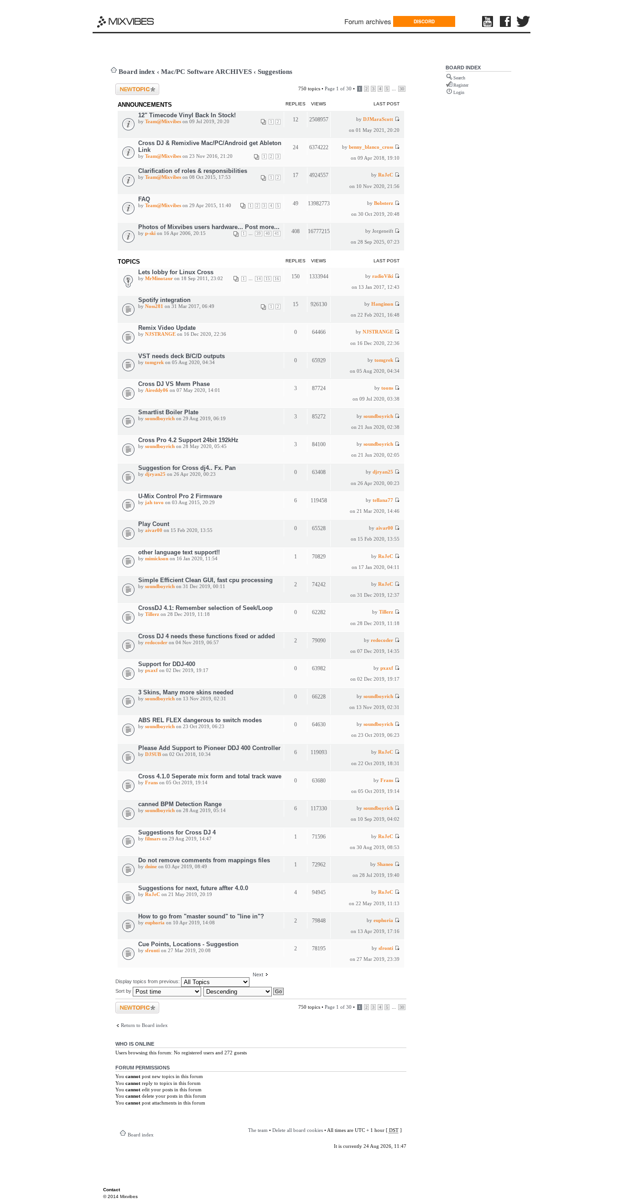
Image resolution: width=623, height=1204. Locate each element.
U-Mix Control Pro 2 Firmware (180, 496)
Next (258, 974)
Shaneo (385, 864)
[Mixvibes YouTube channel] (488, 21)
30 (402, 88)
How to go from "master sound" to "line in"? (201, 916)
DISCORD (424, 21)
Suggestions (275, 71)
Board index (137, 71)
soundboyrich (160, 418)
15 (267, 278)
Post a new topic (132, 86)
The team (258, 1130)
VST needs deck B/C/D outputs (181, 356)
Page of (338, 88)
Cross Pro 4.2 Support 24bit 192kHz (188, 440)
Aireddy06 (156, 390)
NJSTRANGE (160, 334)
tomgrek (154, 362)
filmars (153, 838)
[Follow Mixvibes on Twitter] (523, 21)
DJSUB (153, 754)
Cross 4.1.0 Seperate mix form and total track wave (209, 776)
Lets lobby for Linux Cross (175, 272)
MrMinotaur (159, 278)
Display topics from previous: (148, 981)
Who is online (134, 1044)
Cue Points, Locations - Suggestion (188, 944)
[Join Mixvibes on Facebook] (505, 21)
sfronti (152, 950)
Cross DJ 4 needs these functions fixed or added (206, 636)
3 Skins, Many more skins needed (186, 692)
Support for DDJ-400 (166, 664)
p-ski (150, 233)
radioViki (382, 276)
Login (458, 92)
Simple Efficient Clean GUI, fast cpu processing (205, 580)
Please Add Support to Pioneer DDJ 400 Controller (209, 748)
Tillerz (152, 614)
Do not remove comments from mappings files (204, 860)
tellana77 (383, 500)
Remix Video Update (167, 327)
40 (267, 233)
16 (277, 278)
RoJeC (385, 174)
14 (258, 278)
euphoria (155, 922)
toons (387, 388)
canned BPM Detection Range (180, 804)
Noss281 (154, 306)
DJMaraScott (378, 119)
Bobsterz (383, 203)
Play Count (153, 524)
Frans (151, 782)
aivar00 (153, 530)
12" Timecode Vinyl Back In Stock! (187, 115)
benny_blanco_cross (371, 147)
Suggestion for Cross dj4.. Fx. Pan (187, 467)
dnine (151, 866)
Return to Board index (144, 1025)
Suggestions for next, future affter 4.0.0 (193, 888)
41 (277, 233)
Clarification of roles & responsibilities (192, 170)
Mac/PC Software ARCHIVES (206, 71)
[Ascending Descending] (244, 991)
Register (460, 85)
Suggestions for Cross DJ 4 (177, 832)
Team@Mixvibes (163, 121)
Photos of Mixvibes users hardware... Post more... (209, 227)
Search (459, 77)
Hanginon (382, 304)
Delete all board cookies (297, 1130)
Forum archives (367, 21)
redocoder (156, 642)
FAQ (144, 199)
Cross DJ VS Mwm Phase (174, 383)
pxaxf (151, 670)
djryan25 (155, 474)
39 (258, 233)
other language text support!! (179, 552)
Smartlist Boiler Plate (168, 412)
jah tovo (154, 502)
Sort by (124, 991)
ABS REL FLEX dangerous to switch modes (200, 720)
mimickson (156, 558)
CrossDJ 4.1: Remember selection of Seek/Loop (205, 608)
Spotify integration (164, 300)
